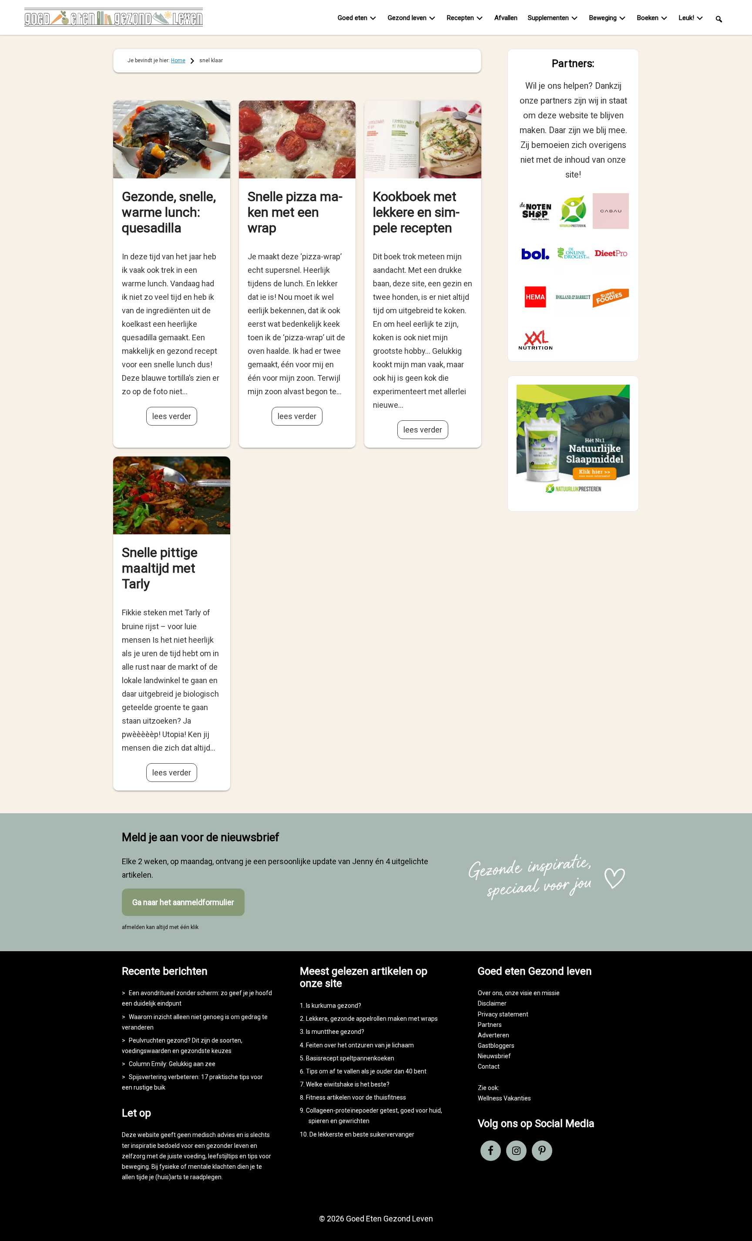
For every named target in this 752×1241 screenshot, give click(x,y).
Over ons (490, 992)
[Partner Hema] (535, 297)
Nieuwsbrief (494, 1056)
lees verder (171, 416)
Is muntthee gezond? (335, 1031)
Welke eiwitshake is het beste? (347, 1084)
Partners (490, 1024)
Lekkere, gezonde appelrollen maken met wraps (372, 1018)
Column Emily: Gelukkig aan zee (172, 1063)
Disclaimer (492, 1003)
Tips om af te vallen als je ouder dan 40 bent (366, 1071)
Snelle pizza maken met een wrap (295, 212)
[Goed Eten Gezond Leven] (113, 19)
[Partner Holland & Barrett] (573, 297)
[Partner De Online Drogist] (573, 253)
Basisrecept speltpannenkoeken (350, 1058)
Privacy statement (503, 1014)
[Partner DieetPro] (611, 253)
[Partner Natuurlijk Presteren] (573, 211)
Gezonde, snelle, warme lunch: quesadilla (169, 212)
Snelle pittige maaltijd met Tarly (160, 568)
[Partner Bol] (535, 253)
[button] (719, 18)
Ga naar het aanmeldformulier (183, 902)
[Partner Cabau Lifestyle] (611, 211)
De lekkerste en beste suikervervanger (361, 1134)
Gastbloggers (496, 1045)
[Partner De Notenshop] (535, 211)
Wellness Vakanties (504, 1098)
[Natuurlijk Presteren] (573, 495)
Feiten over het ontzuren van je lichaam (360, 1045)
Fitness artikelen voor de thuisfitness (356, 1097)
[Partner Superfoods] (611, 297)
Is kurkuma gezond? (333, 1005)
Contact (489, 1066)
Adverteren (493, 1035)
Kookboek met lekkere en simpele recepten (416, 212)
